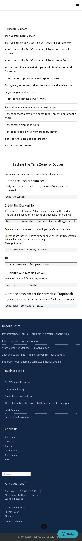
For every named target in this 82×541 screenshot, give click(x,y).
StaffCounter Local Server (20, 35)
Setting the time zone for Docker (26, 138)
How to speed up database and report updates (32, 78)
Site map (9, 516)
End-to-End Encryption (17, 417)
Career (8, 446)
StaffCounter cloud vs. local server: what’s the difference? (38, 42)
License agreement (15, 507)
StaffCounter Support (28, 495)
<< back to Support (16, 29)
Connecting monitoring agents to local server (30, 107)
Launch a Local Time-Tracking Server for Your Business (33, 354)
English (7, 474)
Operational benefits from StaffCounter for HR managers (37, 403)
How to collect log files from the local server (31, 131)
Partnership (11, 450)
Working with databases (18, 145)
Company (10, 437)
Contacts (9, 441)
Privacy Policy (12, 512)
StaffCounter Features (17, 382)
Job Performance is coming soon (20, 341)
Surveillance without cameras (21, 396)
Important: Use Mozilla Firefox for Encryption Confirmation (35, 334)
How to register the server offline (26, 98)
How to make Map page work (22, 125)
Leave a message (14, 498)
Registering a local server (19, 92)
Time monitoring (14, 389)
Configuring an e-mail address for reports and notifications (38, 85)
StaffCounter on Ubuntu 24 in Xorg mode (25, 348)
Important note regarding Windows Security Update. (32, 361)
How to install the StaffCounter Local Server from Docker (38, 60)
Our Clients (11, 455)
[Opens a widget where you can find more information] (67, 534)
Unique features (13, 521)
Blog (7, 459)
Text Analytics (13, 410)
